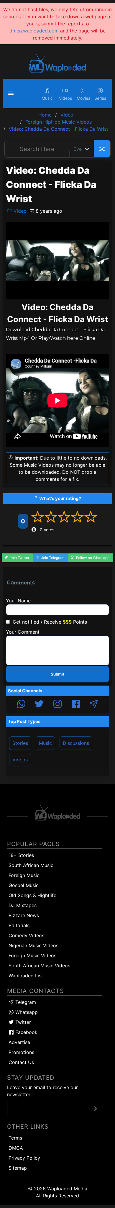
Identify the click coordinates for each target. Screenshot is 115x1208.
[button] (12, 93)
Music (45, 743)
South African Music (31, 865)
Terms (15, 1138)
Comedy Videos (26, 935)
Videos (20, 760)
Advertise (19, 1042)
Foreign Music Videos (32, 955)
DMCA (16, 1148)
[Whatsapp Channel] (21, 705)
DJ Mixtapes (23, 905)
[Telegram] (93, 705)
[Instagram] (57, 705)
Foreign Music (24, 875)
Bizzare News (24, 915)
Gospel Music (24, 885)
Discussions (76, 743)
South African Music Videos (39, 965)
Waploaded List (26, 975)
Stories (20, 743)
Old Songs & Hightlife (32, 895)
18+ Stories (21, 855)
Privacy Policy (24, 1158)
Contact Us (21, 1062)
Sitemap (18, 1168)
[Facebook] (75, 705)
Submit (57, 674)
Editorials (19, 925)
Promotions (21, 1052)
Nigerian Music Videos (33, 945)
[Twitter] (39, 705)
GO (102, 149)
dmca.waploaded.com (34, 31)
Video (19, 211)
